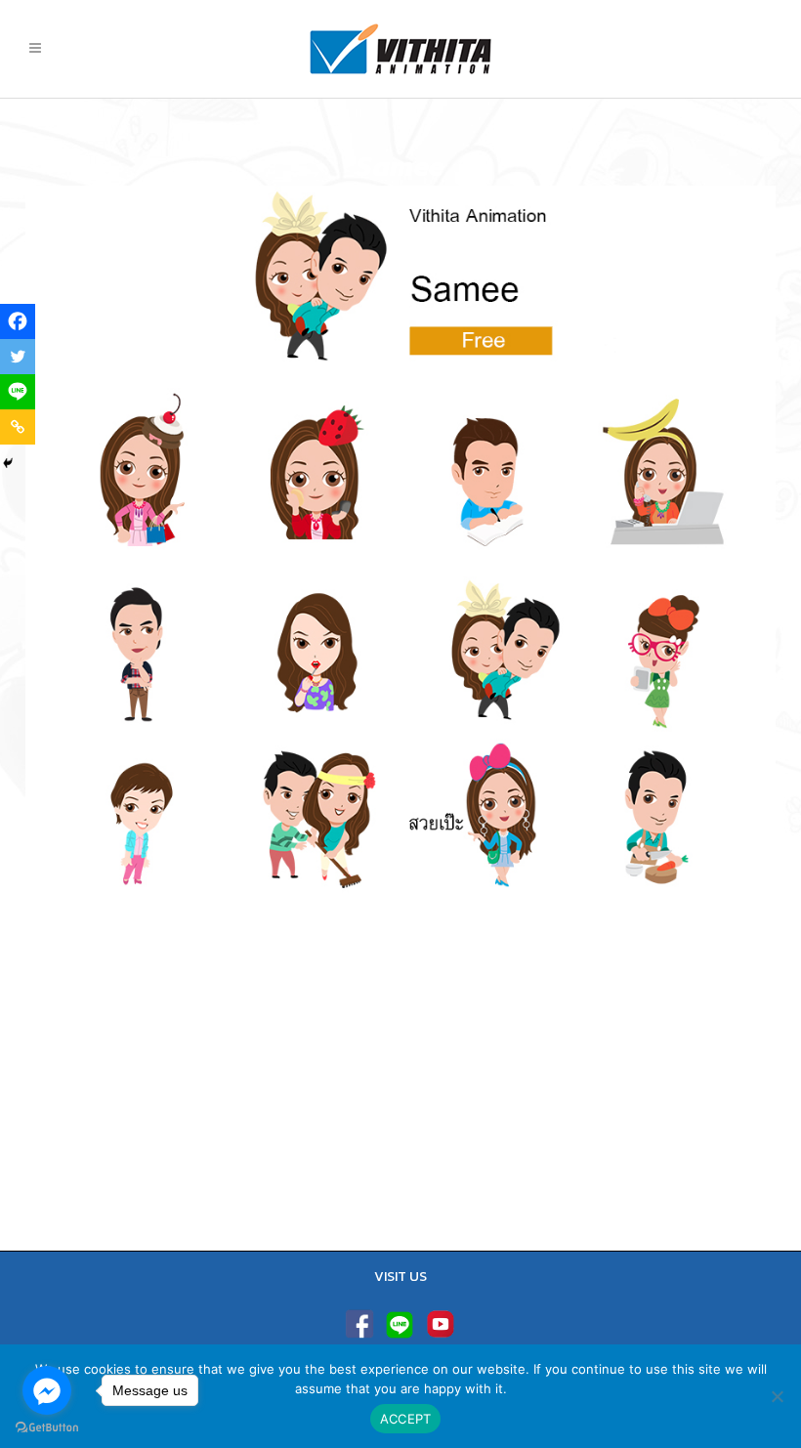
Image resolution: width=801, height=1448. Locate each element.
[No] (776, 1396)
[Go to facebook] (46, 1390)
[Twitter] (17, 356)
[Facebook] (17, 321)
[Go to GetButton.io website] (47, 1428)
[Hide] (8, 463)
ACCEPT (406, 1419)
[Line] (17, 391)
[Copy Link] (17, 427)
